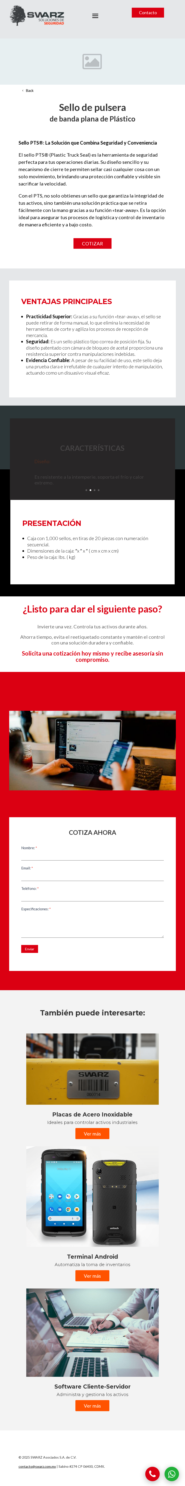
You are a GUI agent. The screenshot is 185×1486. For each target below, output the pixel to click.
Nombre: (29, 848)
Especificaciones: (36, 909)
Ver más (92, 1133)
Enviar (29, 949)
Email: (27, 868)
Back (29, 90)
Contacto (148, 12)
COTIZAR (92, 243)
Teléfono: (30, 888)
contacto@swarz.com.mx (37, 1466)
